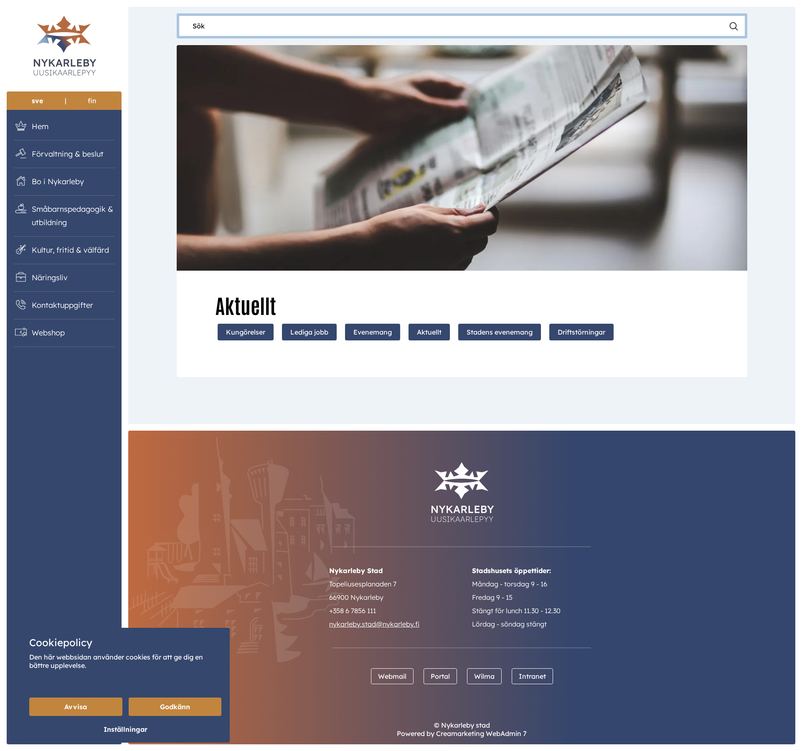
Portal (440, 676)
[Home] (64, 47)
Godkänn (175, 707)
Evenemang (372, 332)
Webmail (392, 676)
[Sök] (733, 25)
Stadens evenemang (500, 332)
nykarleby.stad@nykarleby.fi (374, 624)
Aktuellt (429, 332)
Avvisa (75, 707)
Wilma (484, 676)
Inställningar (125, 729)
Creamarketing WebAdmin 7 (481, 733)
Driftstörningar (581, 332)
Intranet (532, 676)
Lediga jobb (309, 332)
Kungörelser (245, 332)
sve (37, 100)
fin (92, 100)
